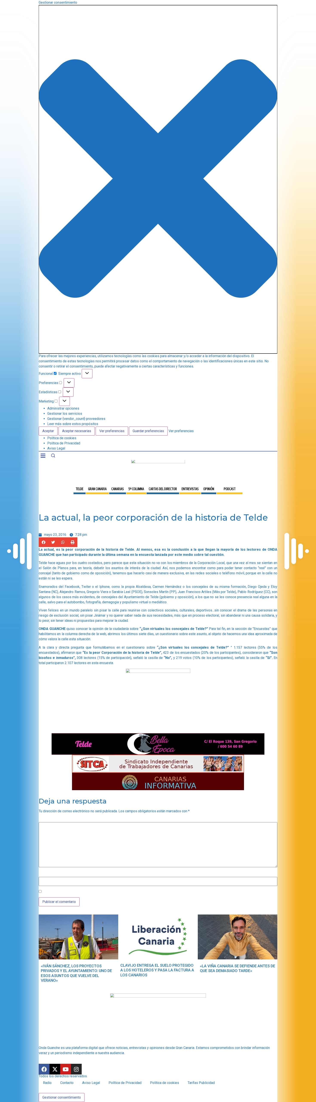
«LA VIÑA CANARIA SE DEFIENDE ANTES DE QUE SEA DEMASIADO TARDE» (237, 968)
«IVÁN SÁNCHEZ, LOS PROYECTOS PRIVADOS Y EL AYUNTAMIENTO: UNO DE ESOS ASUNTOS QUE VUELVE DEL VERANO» (76, 973)
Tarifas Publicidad (201, 1083)
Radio (47, 1083)
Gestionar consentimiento (61, 1097)
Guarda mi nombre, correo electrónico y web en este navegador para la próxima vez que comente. (115, 891)
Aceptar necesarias (76, 431)
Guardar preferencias (148, 431)
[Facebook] (44, 1069)
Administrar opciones (63, 408)
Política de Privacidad (63, 443)
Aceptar (48, 431)
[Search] (53, 455)
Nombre (45, 874)
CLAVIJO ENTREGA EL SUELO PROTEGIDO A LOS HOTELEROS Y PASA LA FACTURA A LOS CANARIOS (157, 970)
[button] (158, 179)
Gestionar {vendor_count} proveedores (76, 419)
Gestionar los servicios (64, 414)
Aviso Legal (56, 448)
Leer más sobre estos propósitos (72, 424)
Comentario (48, 819)
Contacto (67, 1083)
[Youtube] (65, 1069)
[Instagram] (76, 1069)
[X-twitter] (54, 1069)
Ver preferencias (111, 431)
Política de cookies (61, 438)
